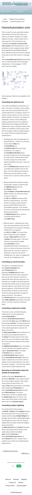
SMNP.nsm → (25, 453)
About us (8, 479)
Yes (19, 466)
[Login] (30, 3)
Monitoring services (6, 11)
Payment (7, 9)
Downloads (20, 11)
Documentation (23, 9)
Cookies (20, 482)
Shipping (24, 479)
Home (2, 9)
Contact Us (14, 9)
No (13, 466)
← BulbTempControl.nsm (10, 451)
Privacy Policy (10, 485)
